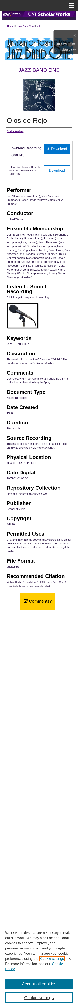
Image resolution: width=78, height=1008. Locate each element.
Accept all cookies (39, 983)
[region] (39, 966)
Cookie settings (52, 959)
